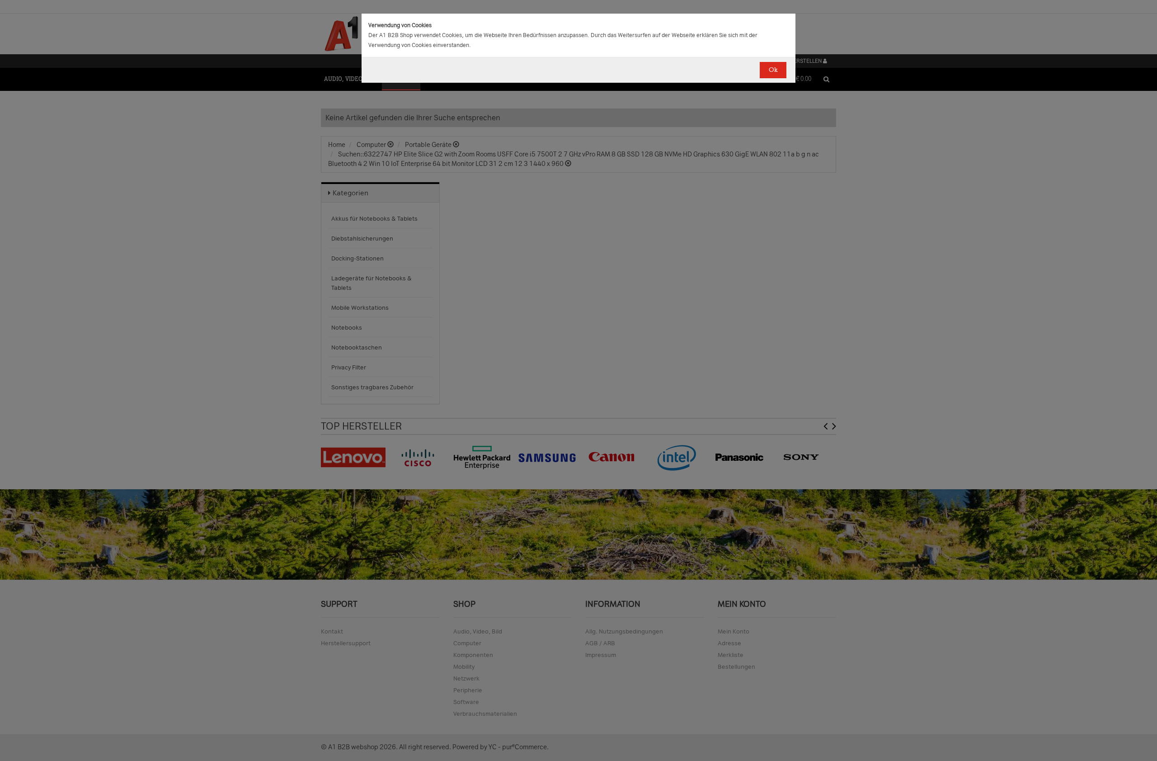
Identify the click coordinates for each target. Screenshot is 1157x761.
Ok (773, 70)
